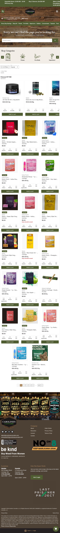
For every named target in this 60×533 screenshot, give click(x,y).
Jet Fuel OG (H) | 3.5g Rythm (11, 99)
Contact (33, 433)
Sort (11, 65)
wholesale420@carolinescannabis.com (12, 437)
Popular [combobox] (13, 67)
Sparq (3, 140)
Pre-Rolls (37, 60)
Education (33, 431)
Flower (23, 60)
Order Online (48, 428)
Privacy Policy (48, 431)
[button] (14, 18)
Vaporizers (52, 60)
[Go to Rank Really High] (30, 530)
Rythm (27, 98)
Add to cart (12, 114)
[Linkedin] (12, 431)
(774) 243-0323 (5, 474)
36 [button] (39, 385)
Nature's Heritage (46, 288)
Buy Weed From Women (13, 453)
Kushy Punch (45, 140)
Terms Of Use (56, 513)
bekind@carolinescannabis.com (10, 435)
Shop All (7, 60)
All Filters (5, 67)
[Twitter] (5, 431)
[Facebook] (2, 431)
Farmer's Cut (5, 98)
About (32, 428)
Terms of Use (48, 433)
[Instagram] (9, 431)
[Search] (55, 40)
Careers (33, 435)
